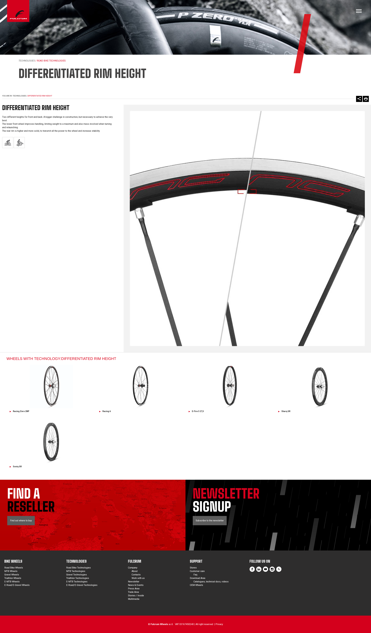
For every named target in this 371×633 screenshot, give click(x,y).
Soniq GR (17, 466)
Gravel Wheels (11, 574)
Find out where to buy (21, 520)
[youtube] (265, 569)
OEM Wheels (196, 585)
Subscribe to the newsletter (210, 520)
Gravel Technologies (76, 574)
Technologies (27, 60)
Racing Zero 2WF (21, 411)
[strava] (278, 569)
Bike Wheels (13, 561)
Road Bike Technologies (78, 567)
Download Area (197, 578)
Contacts (136, 574)
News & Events (135, 585)
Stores (193, 567)
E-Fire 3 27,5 (198, 411)
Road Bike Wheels (13, 567)
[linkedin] (258, 569)
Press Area (133, 588)
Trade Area (133, 592)
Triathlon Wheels (12, 578)
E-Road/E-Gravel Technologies (81, 585)
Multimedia (133, 599)
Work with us (138, 578)
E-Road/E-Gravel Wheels (17, 585)
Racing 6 (106, 411)
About (135, 571)
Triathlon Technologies (77, 578)
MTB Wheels (10, 571)
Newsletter (133, 581)
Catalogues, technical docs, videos (211, 581)
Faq (195, 574)
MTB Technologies (75, 571)
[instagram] (272, 569)
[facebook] (252, 569)
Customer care (197, 571)
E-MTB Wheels (12, 581)
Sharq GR (285, 411)
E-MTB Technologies (76, 581)
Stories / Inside (136, 595)
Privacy (219, 624)
